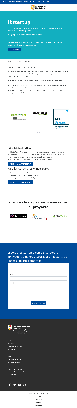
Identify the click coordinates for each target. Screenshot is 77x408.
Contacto (38, 396)
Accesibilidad (38, 405)
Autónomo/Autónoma (15, 346)
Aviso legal (39, 399)
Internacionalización (14, 359)
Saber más (14, 49)
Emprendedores (17, 61)
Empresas (11, 343)
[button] (38, 303)
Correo (11, 274)
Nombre (12, 266)
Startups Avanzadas (14, 362)
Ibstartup (27, 61)
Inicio (9, 61)
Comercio (11, 356)
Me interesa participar (20, 164)
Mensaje (12, 283)
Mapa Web (38, 402)
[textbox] (38, 270)
